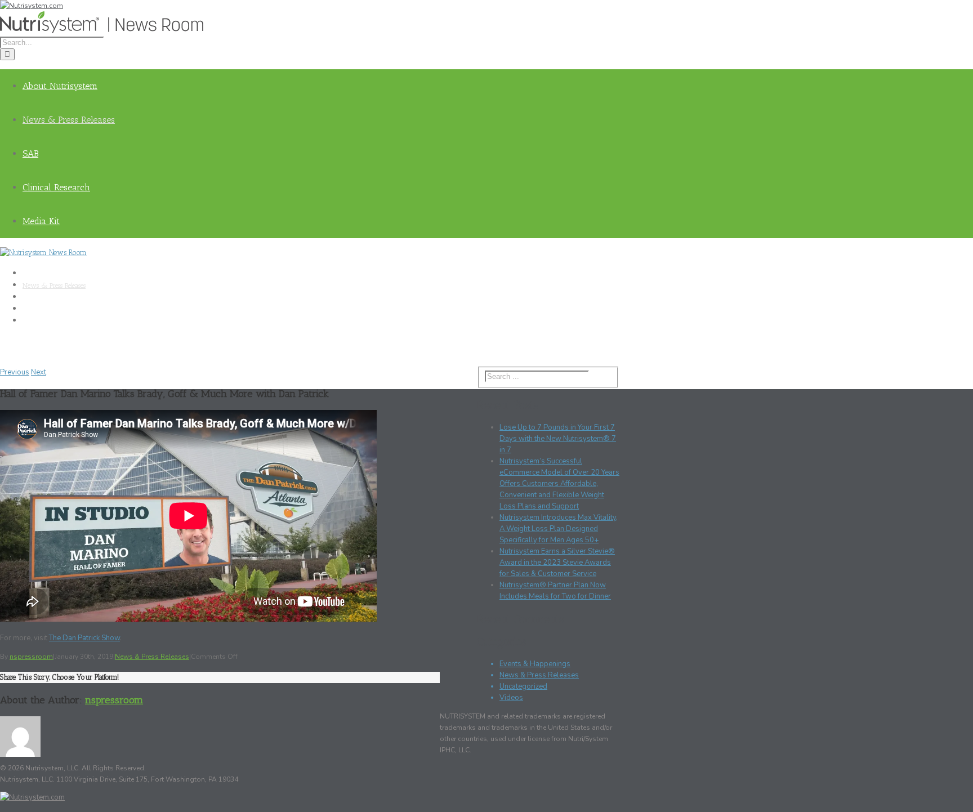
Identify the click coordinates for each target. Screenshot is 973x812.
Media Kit (41, 221)
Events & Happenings (534, 664)
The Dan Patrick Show (84, 638)
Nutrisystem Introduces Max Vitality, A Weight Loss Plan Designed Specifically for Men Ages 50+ (558, 528)
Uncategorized (523, 686)
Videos (511, 698)
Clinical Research (56, 187)
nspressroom (31, 656)
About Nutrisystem (60, 86)
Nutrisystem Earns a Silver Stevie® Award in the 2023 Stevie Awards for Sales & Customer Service (557, 562)
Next (38, 372)
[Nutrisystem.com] (31, 5)
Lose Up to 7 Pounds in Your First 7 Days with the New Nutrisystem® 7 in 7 (557, 438)
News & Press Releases (69, 119)
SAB (30, 153)
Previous (14, 372)
